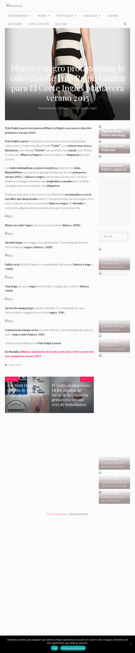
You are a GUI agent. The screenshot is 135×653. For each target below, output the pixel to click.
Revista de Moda (78, 514)
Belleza (61, 23)
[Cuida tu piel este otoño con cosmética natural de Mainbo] (114, 151)
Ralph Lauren (15, 364)
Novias (113, 15)
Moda (42, 15)
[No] (131, 644)
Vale (54, 648)
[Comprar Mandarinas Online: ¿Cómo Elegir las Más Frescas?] (112, 486)
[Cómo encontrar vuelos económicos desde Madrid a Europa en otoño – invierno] (112, 268)
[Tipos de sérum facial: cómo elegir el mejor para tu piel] (114, 136)
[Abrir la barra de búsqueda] (125, 24)
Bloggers (15, 23)
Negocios (90, 15)
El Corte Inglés (88, 108)
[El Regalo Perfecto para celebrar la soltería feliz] (112, 501)
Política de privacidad (73, 648)
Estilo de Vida (39, 23)
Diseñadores (17, 15)
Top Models (64, 15)
